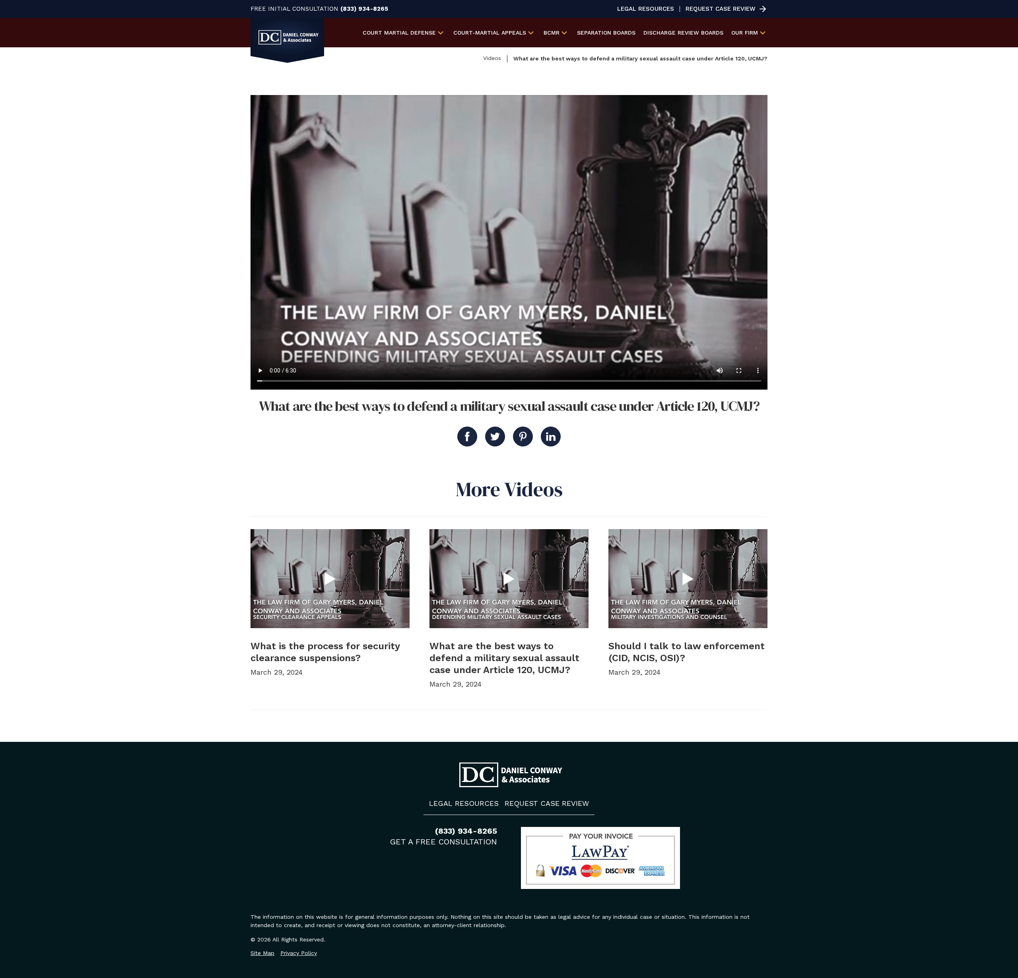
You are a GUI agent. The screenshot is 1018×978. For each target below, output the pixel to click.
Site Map (262, 953)
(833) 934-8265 (364, 9)
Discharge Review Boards (683, 32)
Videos (492, 58)
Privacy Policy (298, 953)
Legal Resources (645, 9)
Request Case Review (721, 9)
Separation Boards (606, 32)
